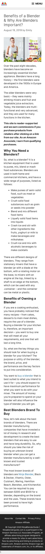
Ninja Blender (25, 474)
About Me (8, 518)
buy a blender (25, 375)
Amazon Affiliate (22, 522)
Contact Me (21, 518)
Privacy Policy (34, 518)
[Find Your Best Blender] (4, 3)
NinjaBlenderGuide (30, 527)
